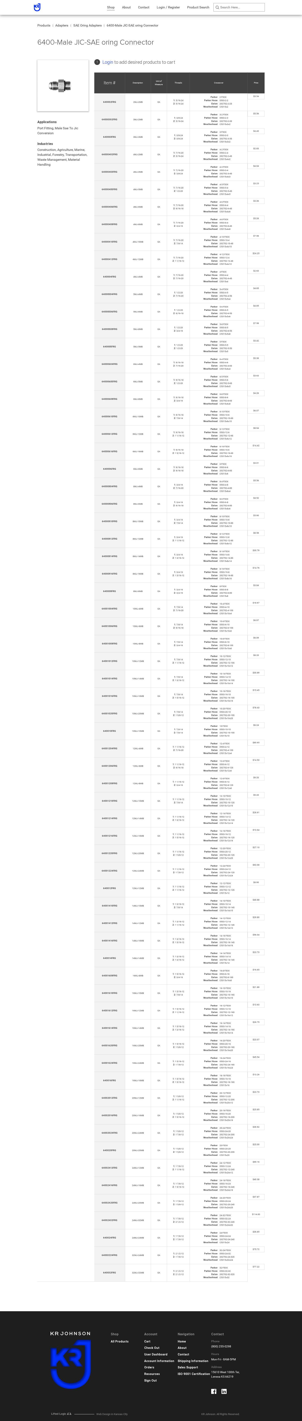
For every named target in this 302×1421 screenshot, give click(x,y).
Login (108, 62)
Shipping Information (193, 1361)
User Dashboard (155, 1354)
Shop (111, 7)
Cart (147, 1341)
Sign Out (150, 1380)
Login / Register (168, 7)
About (126, 7)
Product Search (198, 7)
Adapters (61, 25)
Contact (143, 7)
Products (43, 25)
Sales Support (188, 1367)
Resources (152, 1374)
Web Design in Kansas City (112, 1414)
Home (182, 1341)
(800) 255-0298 (221, 1346)
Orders (149, 1367)
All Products (120, 1341)
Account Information (159, 1361)
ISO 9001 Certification (194, 1374)
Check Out (151, 1348)
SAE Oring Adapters (87, 25)
